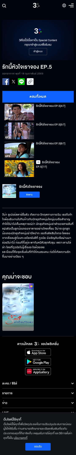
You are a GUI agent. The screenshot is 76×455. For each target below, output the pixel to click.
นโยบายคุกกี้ (20, 438)
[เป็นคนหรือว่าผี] (18, 307)
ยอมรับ (38, 446)
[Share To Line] (21, 81)
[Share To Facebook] (5, 81)
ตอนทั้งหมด (38, 96)
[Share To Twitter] (13, 81)
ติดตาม (29, 194)
